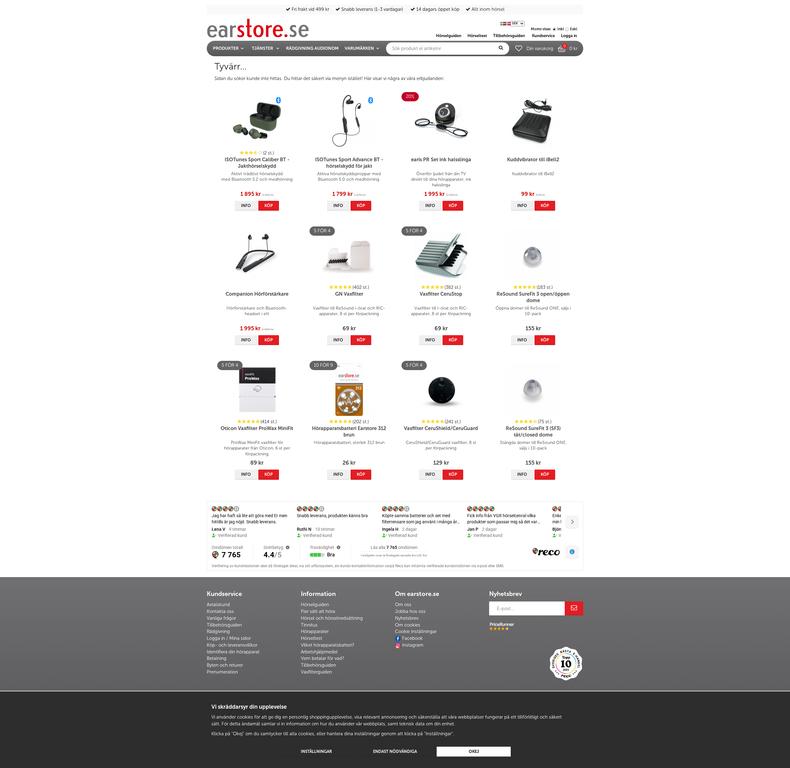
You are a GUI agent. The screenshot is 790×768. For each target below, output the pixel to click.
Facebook (412, 638)
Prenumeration (222, 672)
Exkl (573, 29)
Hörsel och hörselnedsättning (332, 618)
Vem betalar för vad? (322, 658)
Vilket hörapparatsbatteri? (327, 645)
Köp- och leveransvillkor (232, 645)
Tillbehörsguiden (224, 625)
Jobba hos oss (410, 611)
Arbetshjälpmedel (319, 652)
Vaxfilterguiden (316, 672)
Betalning (217, 658)
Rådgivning (218, 631)
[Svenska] (503, 23)
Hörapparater (315, 631)
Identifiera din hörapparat (233, 652)
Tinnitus (309, 625)
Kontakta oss (220, 611)
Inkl (560, 29)
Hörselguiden (315, 604)
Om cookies (407, 625)
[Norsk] (507, 23)
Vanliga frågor (221, 618)
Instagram (412, 645)
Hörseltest (311, 638)
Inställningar (316, 751)
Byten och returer (225, 665)
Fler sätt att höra (318, 611)
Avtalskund (218, 604)
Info (246, 205)
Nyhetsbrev (406, 618)
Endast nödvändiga (395, 751)
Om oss (403, 604)
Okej (474, 751)
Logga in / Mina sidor (229, 638)
